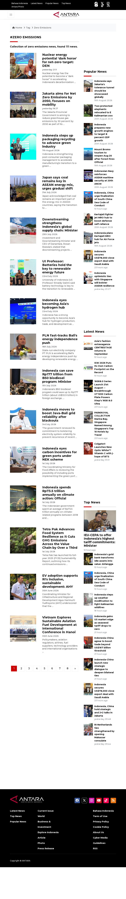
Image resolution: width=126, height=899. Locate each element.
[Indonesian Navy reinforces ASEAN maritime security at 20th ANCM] (88, 175)
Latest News (36, 3)
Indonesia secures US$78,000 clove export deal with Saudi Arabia (104, 258)
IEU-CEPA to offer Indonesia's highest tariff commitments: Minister (99, 540)
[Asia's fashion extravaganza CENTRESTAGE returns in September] (88, 345)
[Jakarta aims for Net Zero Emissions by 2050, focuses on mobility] (23, 104)
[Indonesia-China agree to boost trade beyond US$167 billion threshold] (88, 642)
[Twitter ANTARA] (102, 3)
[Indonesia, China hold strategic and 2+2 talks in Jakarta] (88, 710)
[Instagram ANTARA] (108, 3)
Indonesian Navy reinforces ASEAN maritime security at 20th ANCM (104, 177)
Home (19, 27)
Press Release (46, 848)
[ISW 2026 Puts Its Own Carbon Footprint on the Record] (88, 367)
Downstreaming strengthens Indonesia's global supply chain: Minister (60, 224)
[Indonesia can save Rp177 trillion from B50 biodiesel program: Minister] (23, 381)
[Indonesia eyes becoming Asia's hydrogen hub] (23, 311)
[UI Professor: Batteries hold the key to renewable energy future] (23, 272)
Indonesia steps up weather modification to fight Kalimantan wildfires (104, 601)
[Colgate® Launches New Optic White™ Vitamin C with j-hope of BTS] (88, 448)
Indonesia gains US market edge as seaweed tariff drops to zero (103, 622)
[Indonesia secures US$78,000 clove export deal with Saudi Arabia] (88, 255)
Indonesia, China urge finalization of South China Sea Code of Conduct (104, 199)
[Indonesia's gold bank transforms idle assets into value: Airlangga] (88, 558)
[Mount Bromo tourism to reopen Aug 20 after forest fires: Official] (88, 153)
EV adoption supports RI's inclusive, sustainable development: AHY (60, 581)
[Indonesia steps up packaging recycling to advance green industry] (23, 146)
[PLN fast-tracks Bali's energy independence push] (23, 346)
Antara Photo (18, 7)
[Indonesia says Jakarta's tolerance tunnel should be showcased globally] (88, 85)
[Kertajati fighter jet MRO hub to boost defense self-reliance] (88, 218)
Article (41, 837)
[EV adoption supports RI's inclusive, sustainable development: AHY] (23, 586)
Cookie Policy (101, 827)
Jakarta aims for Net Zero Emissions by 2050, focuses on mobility (59, 99)
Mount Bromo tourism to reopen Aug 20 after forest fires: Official (104, 156)
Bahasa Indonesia (20, 3)
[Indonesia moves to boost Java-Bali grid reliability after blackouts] (23, 420)
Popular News (51, 3)
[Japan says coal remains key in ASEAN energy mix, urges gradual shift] (23, 188)
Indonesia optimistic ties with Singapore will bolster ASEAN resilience (104, 279)
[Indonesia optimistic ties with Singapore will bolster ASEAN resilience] (88, 277)
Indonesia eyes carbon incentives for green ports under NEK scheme (59, 454)
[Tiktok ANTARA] (102, 5)
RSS (95, 848)
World (41, 816)
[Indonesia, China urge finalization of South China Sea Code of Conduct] (88, 197)
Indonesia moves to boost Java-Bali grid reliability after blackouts (58, 415)
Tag (28, 27)
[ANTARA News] (66, 14)
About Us (98, 832)
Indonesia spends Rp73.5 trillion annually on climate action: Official (58, 492)
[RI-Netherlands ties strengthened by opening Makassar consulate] (88, 729)
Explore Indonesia (48, 832)
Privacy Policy (101, 821)
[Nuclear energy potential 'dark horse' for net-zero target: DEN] (23, 65)
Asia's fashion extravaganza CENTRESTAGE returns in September (103, 347)
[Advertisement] (100, 50)
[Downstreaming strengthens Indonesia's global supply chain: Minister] (23, 230)
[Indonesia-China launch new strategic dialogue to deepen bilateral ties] (88, 664)
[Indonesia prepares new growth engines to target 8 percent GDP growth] (88, 128)
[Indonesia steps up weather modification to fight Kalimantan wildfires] (88, 599)
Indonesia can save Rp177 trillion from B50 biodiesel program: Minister (57, 376)
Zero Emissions (42, 27)
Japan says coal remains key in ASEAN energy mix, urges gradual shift (58, 183)
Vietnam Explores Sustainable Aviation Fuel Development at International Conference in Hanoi (59, 625)
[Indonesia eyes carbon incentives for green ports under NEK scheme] (23, 459)
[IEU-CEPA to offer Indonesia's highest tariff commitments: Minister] (100, 520)
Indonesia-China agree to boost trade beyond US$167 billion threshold (104, 644)
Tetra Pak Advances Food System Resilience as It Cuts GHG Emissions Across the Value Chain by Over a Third (59, 538)
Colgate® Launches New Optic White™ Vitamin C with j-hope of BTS (104, 450)
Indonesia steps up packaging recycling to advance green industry (58, 141)
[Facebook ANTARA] (96, 3)
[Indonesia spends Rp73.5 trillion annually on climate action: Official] (23, 498)
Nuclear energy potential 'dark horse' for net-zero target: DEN (59, 60)
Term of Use (100, 816)
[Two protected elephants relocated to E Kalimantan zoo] (88, 110)
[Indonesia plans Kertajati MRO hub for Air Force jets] (88, 237)
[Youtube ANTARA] (96, 5)
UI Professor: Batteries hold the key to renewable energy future (57, 266)
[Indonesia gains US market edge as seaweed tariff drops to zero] (88, 620)
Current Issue (46, 810)
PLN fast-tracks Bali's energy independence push (60, 339)
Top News (66, 3)
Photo (41, 843)
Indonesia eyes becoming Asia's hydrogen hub (55, 303)
